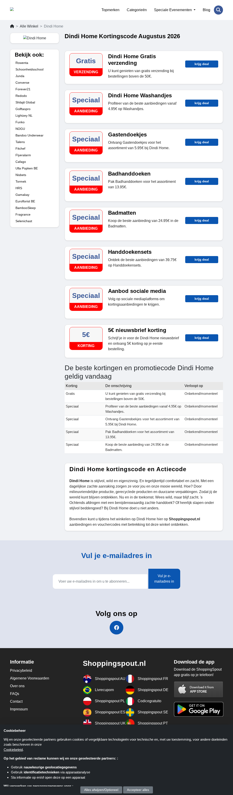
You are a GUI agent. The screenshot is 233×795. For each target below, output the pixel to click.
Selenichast (23, 221)
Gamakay (22, 194)
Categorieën (137, 10)
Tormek (20, 181)
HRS (18, 188)
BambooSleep (25, 208)
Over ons (17, 686)
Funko (20, 122)
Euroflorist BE (25, 201)
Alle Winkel (29, 26)
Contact (16, 701)
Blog (206, 10)
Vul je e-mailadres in (164, 578)
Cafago (20, 162)
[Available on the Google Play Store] (198, 709)
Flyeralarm (23, 155)
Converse (22, 82)
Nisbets (20, 175)
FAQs (14, 694)
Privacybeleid (21, 670)
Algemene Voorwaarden (29, 678)
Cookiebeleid (13, 750)
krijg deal (202, 64)
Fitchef (20, 148)
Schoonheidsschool (29, 69)
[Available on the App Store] (198, 690)
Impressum (19, 709)
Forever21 (22, 89)
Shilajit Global (25, 102)
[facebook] (116, 627)
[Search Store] (218, 10)
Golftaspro (22, 109)
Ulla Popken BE (26, 168)
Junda (19, 76)
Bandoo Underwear (29, 135)
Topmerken (110, 10)
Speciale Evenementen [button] (173, 10)
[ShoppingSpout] (32, 10)
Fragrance (22, 214)
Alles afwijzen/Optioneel (101, 790)
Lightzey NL (24, 115)
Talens (20, 142)
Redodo (21, 96)
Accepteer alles (138, 790)
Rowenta (21, 63)
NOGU (20, 129)
